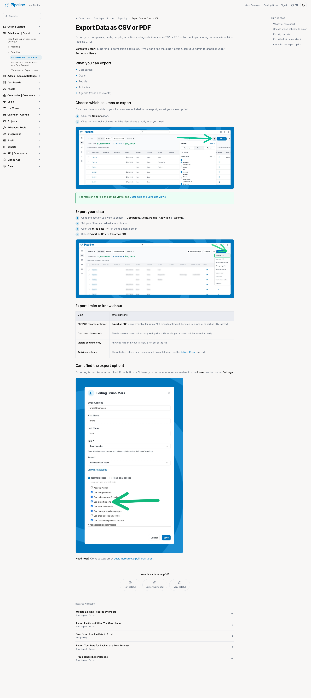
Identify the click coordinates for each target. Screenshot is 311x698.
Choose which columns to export (290, 29)
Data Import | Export (104, 18)
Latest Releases (252, 5)
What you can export (284, 24)
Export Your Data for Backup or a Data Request (25, 63)
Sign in (284, 5)
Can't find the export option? (287, 44)
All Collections (82, 18)
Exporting (122, 18)
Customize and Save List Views (148, 196)
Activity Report (188, 352)
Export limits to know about (287, 39)
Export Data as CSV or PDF (24, 57)
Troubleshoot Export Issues (24, 70)
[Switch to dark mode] (303, 5)
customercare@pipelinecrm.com (133, 558)
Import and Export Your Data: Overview (22, 40)
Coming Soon (271, 5)
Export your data (281, 34)
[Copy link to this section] (72, 62)
